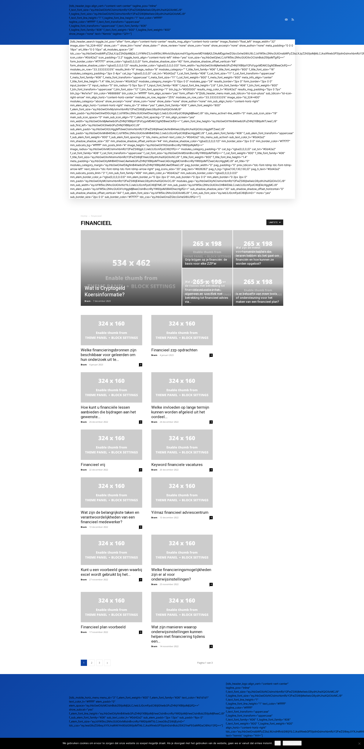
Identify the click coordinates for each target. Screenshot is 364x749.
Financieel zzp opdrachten (174, 350)
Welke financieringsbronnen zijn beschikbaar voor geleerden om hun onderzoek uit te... (108, 355)
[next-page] (107, 663)
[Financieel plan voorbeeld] (111, 607)
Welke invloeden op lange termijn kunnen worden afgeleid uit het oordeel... (180, 412)
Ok (277, 743)
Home (84, 216)
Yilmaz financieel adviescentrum (179, 512)
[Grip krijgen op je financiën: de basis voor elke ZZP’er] (207, 249)
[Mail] (286, 19)
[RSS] (292, 19)
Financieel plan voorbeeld (103, 627)
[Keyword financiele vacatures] (182, 445)
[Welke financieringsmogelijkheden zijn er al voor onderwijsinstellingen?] (182, 550)
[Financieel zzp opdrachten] (182, 330)
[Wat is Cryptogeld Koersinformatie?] (131, 274)
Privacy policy (292, 743)
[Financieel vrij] (111, 445)
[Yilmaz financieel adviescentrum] (182, 492)
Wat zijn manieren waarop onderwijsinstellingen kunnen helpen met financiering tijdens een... (178, 634)
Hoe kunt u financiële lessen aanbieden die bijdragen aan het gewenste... (108, 412)
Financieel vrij (93, 464)
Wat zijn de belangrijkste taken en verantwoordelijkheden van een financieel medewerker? (110, 517)
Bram (87, 301)
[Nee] (359, 743)
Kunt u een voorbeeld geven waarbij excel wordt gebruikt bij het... (111, 572)
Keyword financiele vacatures (177, 464)
